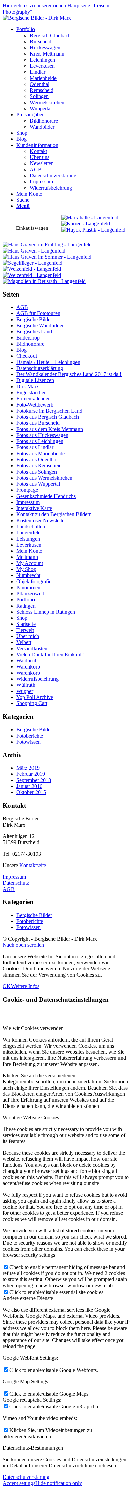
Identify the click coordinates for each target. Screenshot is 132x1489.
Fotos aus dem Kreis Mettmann (49, 429)
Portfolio (25, 600)
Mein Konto (29, 551)
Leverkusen (28, 545)
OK (7, 986)
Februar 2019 (30, 774)
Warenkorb (28, 667)
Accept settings (19, 1483)
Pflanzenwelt (30, 593)
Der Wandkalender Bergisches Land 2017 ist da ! (69, 374)
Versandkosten (31, 648)
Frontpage (27, 490)
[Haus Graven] (34, 251)
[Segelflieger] (32, 263)
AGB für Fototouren (38, 313)
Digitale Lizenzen (35, 380)
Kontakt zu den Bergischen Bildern (54, 514)
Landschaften (30, 526)
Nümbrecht (28, 575)
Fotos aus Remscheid (39, 465)
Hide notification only (58, 1483)
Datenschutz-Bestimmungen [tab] (33, 1448)
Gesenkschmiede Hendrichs (46, 496)
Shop (21, 618)
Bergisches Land (34, 331)
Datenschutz (16, 883)
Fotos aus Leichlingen (39, 441)
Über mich (27, 636)
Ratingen (26, 606)
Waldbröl (26, 660)
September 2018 (33, 780)
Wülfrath (25, 685)
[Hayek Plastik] (93, 230)
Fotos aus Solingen (36, 472)
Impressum (28, 502)
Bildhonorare (30, 344)
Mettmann (27, 557)
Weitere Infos (25, 986)
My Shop (26, 569)
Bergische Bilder (34, 319)
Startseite (26, 624)
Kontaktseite (32, 865)
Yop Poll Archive (34, 697)
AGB (22, 307)
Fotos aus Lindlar (34, 447)
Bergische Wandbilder (40, 325)
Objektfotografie (33, 581)
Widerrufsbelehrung (37, 679)
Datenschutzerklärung (39, 368)
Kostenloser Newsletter (41, 520)
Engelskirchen (31, 392)
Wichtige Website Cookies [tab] (31, 1117)
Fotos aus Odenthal (37, 459)
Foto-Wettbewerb (34, 405)
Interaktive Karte (34, 508)
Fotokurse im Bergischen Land (49, 411)
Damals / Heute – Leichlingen (48, 362)
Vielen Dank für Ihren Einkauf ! (50, 654)
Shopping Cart (31, 703)
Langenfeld (28, 532)
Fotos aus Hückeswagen (42, 435)
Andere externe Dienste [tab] (28, 1298)
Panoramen (28, 587)
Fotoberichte (29, 736)
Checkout (26, 356)
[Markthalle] (89, 217)
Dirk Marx (27, 386)
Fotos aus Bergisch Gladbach (47, 417)
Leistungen (28, 539)
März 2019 (28, 768)
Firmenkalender (33, 398)
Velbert (23, 642)
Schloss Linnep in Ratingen (45, 612)
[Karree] (85, 223)
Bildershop (28, 338)
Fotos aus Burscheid (38, 423)
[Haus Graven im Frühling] (47, 244)
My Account (29, 563)
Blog (21, 350)
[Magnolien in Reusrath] (44, 281)
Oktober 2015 (31, 792)
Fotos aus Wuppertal (38, 484)
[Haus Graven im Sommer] (47, 257)
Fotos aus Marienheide (40, 453)
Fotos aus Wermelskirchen (44, 478)
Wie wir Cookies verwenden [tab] (33, 1028)
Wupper (24, 691)
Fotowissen (28, 742)
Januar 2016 (29, 786)
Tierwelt (25, 630)
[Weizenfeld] (32, 269)
